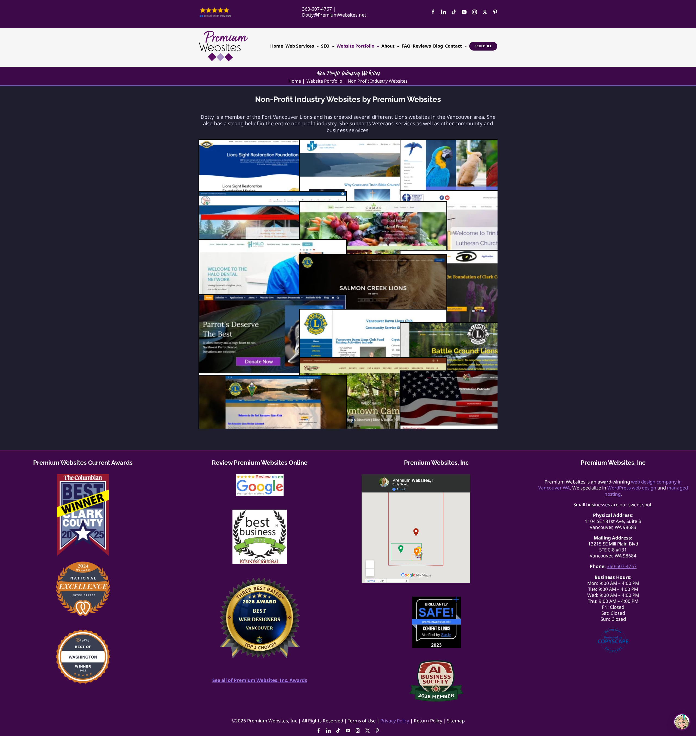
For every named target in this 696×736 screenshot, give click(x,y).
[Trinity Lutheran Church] (473, 194)
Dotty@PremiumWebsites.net (334, 15)
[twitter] (484, 12)
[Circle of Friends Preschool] (272, 194)
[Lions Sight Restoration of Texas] (272, 142)
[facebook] (433, 12)
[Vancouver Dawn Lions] (373, 312)
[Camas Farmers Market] (373, 205)
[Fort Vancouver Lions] (272, 378)
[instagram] (474, 12)
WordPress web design (631, 488)
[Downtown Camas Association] (373, 361)
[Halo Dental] (272, 243)
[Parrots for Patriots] (473, 374)
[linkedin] (443, 12)
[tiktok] (453, 12)
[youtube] (464, 12)
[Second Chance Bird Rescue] (473, 142)
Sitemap (456, 721)
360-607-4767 (317, 9)
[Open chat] (681, 721)
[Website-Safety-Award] (436, 599)
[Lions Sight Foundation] (473, 253)
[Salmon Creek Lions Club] (373, 257)
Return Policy (428, 721)
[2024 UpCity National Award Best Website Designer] (83, 564)
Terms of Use (362, 721)
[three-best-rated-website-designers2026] (259, 580)
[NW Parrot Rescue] (272, 298)
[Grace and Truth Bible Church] (373, 142)
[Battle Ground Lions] (473, 326)
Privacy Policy (394, 721)
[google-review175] (260, 476)
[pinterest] (495, 12)
